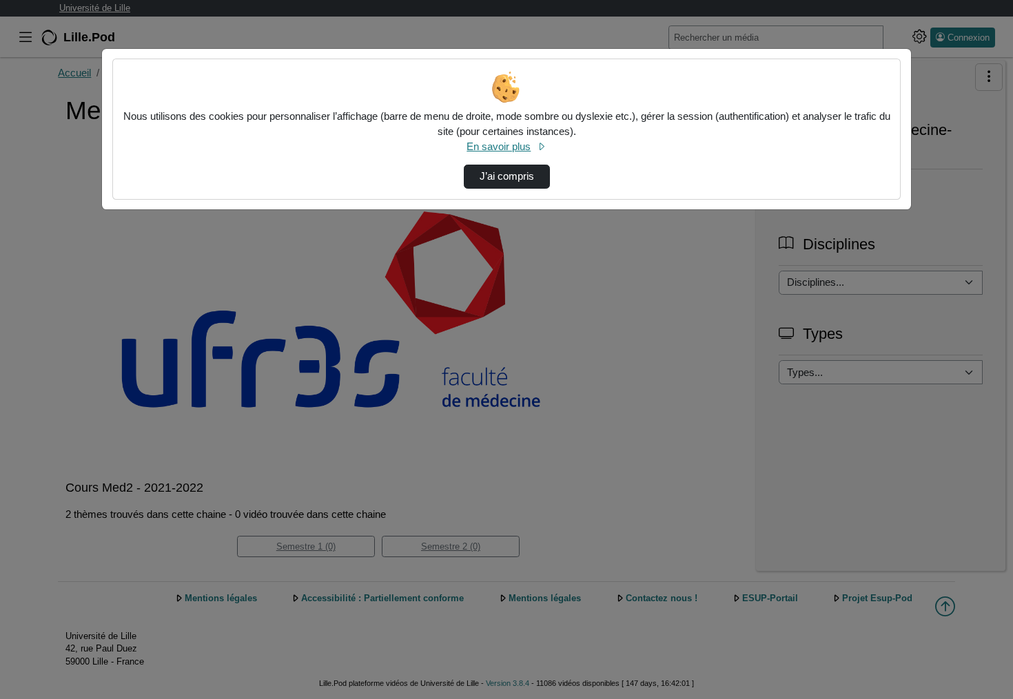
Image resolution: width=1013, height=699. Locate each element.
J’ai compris (507, 176)
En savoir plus (499, 146)
